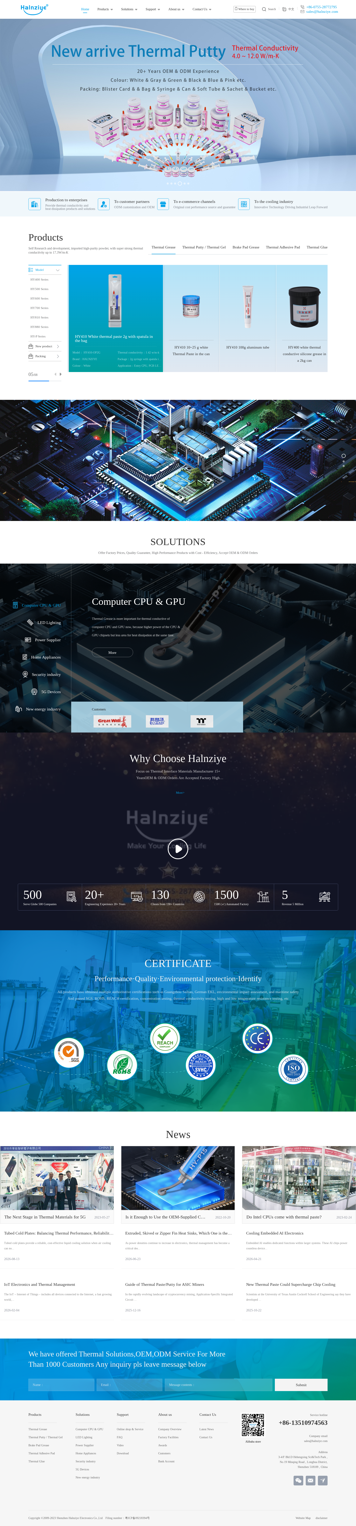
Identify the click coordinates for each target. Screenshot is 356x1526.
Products (103, 9)
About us (174, 9)
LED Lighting (84, 1437)
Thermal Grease (164, 247)
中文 (291, 9)
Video (120, 1445)
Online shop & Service (130, 1429)
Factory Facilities (168, 1437)
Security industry (86, 1461)
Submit (301, 1385)
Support (151, 9)
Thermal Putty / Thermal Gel (204, 247)
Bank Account (166, 1461)
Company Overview (170, 1429)
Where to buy (246, 9)
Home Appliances (86, 1453)
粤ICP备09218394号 (137, 1518)
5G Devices (82, 1469)
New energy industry (88, 1477)
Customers (164, 1453)
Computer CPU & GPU (89, 1429)
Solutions (127, 9)
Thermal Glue (317, 247)
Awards (162, 1445)
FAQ (119, 1437)
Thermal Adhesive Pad (283, 247)
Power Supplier (85, 1445)
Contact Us (200, 9)
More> (180, 792)
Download (123, 1453)
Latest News (206, 1429)
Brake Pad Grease (246, 247)
